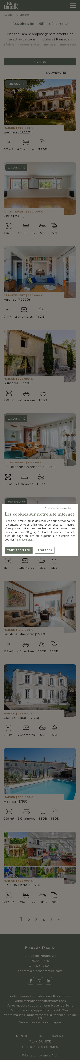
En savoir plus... (25, 539)
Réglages (45, 550)
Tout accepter (18, 550)
